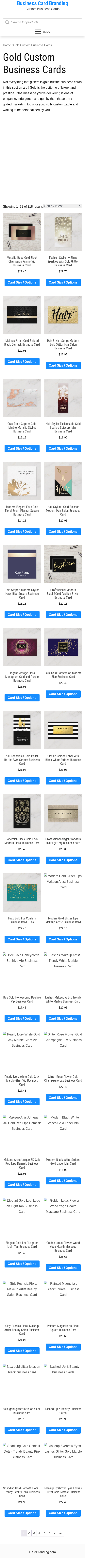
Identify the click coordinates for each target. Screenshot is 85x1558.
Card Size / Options (22, 282)
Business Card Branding (42, 3)
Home (7, 45)
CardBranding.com (42, 1552)
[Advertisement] (42, 159)
